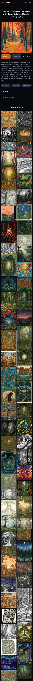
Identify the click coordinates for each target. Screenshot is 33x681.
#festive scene (27, 85)
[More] (23, 56)
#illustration (5, 85)
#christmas (16, 85)
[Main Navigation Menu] (30, 2)
